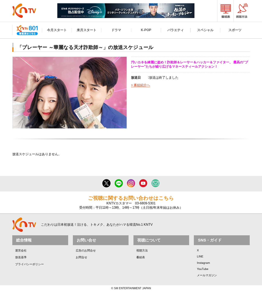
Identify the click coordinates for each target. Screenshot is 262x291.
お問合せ (81, 257)
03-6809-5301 (145, 203)
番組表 (140, 257)
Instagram (203, 262)
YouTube (202, 269)
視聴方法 (142, 250)
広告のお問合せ (86, 250)
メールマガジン (207, 275)
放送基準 (21, 257)
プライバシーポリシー (29, 264)
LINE (200, 256)
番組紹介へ (142, 85)
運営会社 (21, 250)
